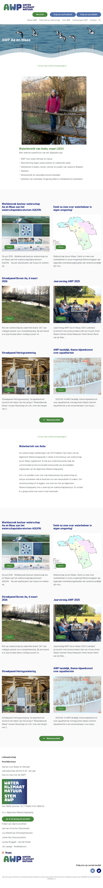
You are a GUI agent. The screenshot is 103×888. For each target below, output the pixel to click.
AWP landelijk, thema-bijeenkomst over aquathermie (73, 351)
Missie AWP (32, 20)
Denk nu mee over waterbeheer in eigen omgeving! (72, 208)
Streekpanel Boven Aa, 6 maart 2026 (19, 280)
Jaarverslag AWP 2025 (66, 281)
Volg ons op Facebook (63, 14)
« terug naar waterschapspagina (51, 65)
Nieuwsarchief (53, 420)
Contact (93, 20)
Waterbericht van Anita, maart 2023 (41, 148)
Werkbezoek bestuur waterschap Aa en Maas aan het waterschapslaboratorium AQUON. (21, 206)
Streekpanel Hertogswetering (19, 352)
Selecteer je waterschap (49, 20)
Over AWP (66, 20)
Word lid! (40, 14)
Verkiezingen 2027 (80, 20)
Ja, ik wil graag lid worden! (18, 819)
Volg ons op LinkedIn (88, 14)
